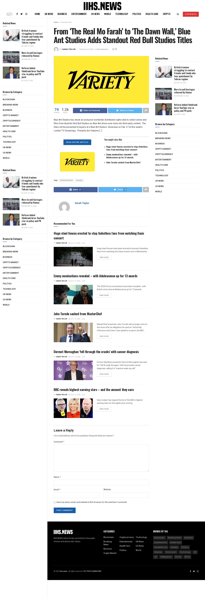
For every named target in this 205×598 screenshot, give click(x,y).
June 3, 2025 (28, 80)
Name (57, 477)
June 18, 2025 (28, 46)
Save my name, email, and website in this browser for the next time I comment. (91, 502)
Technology (9, 142)
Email (57, 489)
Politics (7, 136)
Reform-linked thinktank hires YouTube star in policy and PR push (33, 72)
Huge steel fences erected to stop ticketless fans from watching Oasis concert (127, 148)
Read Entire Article (77, 142)
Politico (185, 547)
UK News (7, 147)
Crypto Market (11, 115)
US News (7, 152)
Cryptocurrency (11, 120)
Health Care (9, 131)
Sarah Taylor (68, 49)
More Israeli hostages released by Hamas (32, 54)
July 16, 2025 (75, 243)
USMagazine (166, 557)
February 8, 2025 (29, 59)
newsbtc (174, 547)
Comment (59, 441)
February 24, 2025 (86, 49)
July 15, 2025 (75, 281)
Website (107, 489)
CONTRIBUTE (190, 14)
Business (7, 110)
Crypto (166, 14)
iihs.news (63, 571)
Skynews (158, 552)
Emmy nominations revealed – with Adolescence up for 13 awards (122, 156)
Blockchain (9, 99)
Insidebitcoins (161, 547)
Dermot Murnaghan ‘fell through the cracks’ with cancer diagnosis (96, 351)
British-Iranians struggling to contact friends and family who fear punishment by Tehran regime (32, 36)
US (156, 557)
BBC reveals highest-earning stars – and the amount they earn (94, 389)
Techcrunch (171, 552)
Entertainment (11, 126)
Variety (79, 180)
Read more (104, 257)
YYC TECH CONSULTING (92, 571)
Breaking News (10, 104)
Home (37, 14)
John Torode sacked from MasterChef (123, 162)
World (6, 158)
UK (195, 552)
